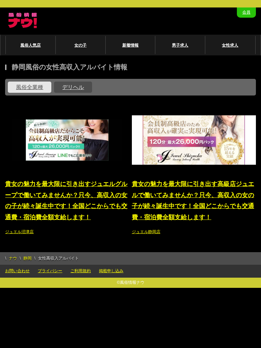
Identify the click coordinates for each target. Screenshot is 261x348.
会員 (246, 12)
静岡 (27, 258)
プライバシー (50, 270)
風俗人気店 (30, 45)
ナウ (13, 258)
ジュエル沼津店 (19, 231)
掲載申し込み (111, 270)
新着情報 (130, 45)
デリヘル (73, 87)
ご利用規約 (80, 270)
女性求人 (230, 45)
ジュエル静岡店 (146, 231)
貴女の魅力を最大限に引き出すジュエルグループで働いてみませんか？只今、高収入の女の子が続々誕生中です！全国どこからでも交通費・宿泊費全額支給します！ (66, 200)
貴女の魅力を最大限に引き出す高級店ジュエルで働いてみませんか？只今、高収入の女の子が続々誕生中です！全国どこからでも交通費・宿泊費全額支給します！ (193, 200)
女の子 (80, 45)
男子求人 (180, 45)
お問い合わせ (17, 270)
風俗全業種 (29, 87)
